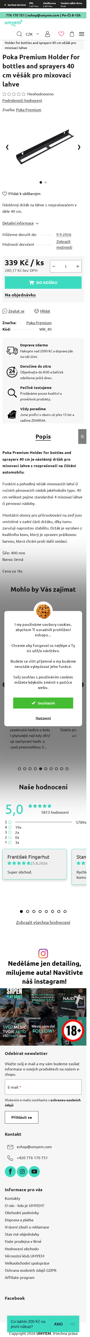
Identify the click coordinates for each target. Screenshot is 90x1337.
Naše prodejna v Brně (23, 1241)
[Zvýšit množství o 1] (77, 266)
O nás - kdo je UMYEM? (24, 1205)
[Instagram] (22, 1171)
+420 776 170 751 (32, 1157)
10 (67, 768)
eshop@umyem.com (43, 15)
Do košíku (46, 282)
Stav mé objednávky (22, 1234)
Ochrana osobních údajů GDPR (30, 1270)
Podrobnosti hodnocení (22, 100)
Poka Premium (39, 322)
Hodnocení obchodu (22, 1248)
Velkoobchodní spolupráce (27, 1263)
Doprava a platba (19, 1219)
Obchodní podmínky (22, 1212)
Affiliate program (20, 1277)
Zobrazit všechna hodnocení (43, 922)
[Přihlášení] (47, 34)
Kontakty (12, 1198)
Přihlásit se (21, 1117)
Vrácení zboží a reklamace (27, 1226)
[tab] (21, 911)
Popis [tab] (43, 436)
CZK (30, 34)
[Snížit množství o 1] (53, 266)
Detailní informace (18, 222)
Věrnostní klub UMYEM (24, 1255)
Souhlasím (46, 703)
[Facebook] (10, 1171)
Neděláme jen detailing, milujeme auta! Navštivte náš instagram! (44, 972)
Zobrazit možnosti (64, 244)
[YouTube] (34, 1171)
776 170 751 (15, 15)
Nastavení (43, 718)
